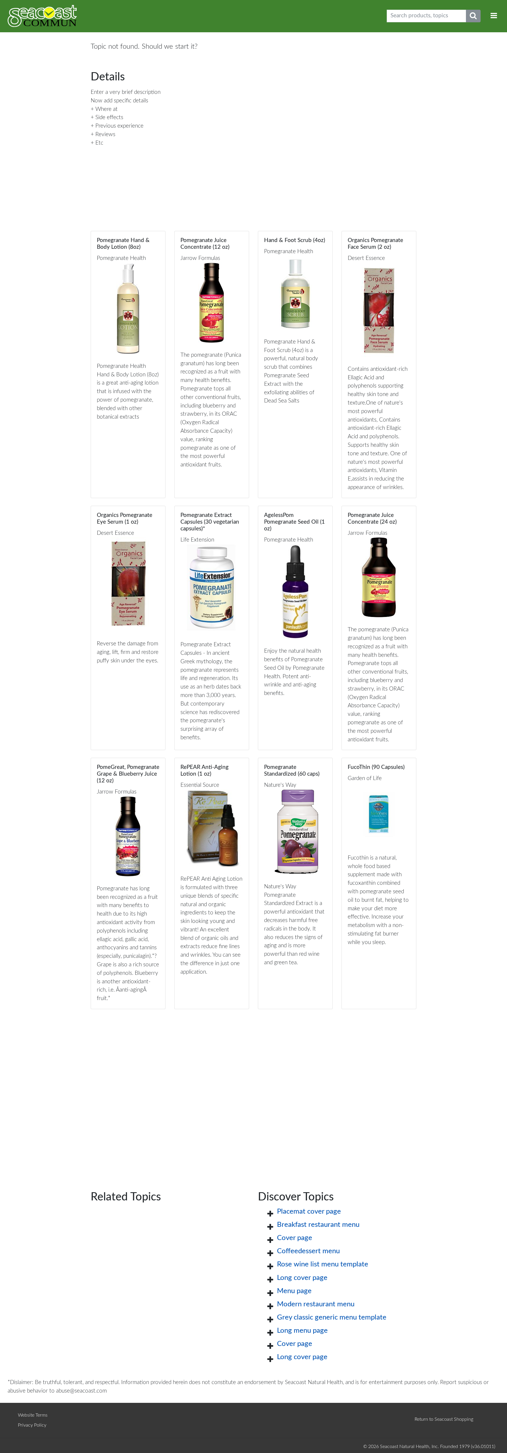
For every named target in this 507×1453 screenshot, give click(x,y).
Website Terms (33, 1415)
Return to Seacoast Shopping (444, 1419)
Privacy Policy (32, 1425)
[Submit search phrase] (473, 16)
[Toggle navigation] (493, 16)
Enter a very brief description (125, 92)
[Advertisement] (253, 1090)
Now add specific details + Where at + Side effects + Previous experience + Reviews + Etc (119, 122)
